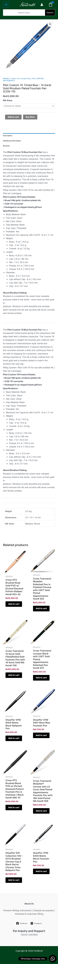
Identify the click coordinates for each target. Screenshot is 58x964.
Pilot (34, 78)
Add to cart (13, 117)
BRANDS (6, 78)
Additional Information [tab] (12, 141)
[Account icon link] (41, 4)
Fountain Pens (25, 78)
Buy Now (30, 117)
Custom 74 (15, 78)
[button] (29, 17)
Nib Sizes (7, 100)
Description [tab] (7, 136)
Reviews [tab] (6, 146)
